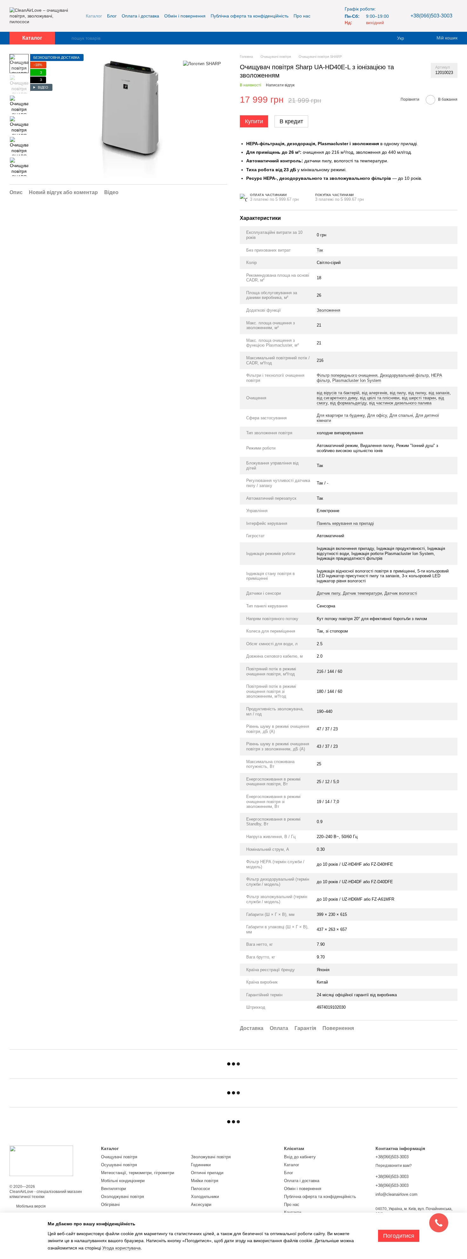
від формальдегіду (348, 403)
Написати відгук (280, 85)
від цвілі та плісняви (379, 398)
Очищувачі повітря (119, 1156)
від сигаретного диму (337, 398)
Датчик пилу (328, 593)
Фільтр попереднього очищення (347, 375)
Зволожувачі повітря (211, 1156)
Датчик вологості (400, 593)
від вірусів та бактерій (338, 392)
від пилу (398, 392)
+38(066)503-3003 (431, 15)
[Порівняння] (419, 38)
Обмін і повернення (185, 15)
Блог (112, 15)
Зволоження (328, 310)
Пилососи (200, 1188)
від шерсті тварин (419, 398)
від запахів (439, 392)
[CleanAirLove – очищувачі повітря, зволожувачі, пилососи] (41, 1160)
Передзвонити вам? (394, 1165)
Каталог (94, 15)
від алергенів (374, 392)
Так (320, 250)
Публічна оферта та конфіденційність (249, 15)
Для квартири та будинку (341, 415)
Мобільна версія (30, 1206)
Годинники (201, 1164)
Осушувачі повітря (119, 1164)
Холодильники (205, 1196)
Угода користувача (121, 1247)
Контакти (292, 1212)
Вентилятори (113, 1188)
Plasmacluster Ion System (356, 380)
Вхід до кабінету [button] (300, 1156)
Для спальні (401, 415)
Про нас (302, 15)
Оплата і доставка (140, 15)
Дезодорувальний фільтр (404, 375)
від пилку (417, 392)
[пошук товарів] (66, 38)
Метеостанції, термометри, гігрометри (137, 1172)
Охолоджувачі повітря (122, 1196)
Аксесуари (201, 1204)
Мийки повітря (204, 1180)
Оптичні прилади (207, 1172)
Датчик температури (362, 593)
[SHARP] (201, 63)
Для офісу (377, 415)
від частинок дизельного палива (400, 403)
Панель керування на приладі (345, 523)
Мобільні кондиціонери (123, 1180)
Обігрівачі (110, 1204)
